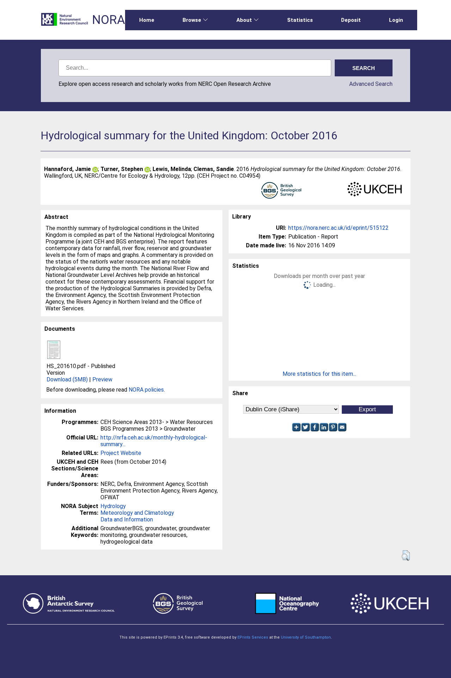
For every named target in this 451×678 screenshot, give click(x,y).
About (244, 20)
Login (396, 20)
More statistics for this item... (319, 373)
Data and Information (126, 519)
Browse (192, 20)
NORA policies (146, 389)
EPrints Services (252, 637)
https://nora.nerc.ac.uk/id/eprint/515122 (338, 227)
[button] (406, 555)
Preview (102, 379)
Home (146, 20)
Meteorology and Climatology (137, 512)
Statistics (300, 20)
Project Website (120, 453)
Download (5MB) (67, 379)
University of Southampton (306, 637)
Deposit (351, 20)
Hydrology (113, 506)
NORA (108, 20)
